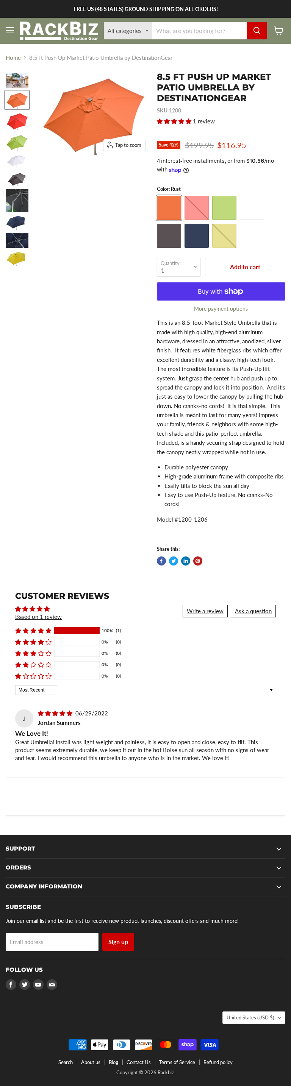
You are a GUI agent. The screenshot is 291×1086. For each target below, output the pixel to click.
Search (65, 1062)
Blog (113, 1062)
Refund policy (218, 1062)
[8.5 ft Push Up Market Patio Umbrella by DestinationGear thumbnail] (17, 80)
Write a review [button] (205, 611)
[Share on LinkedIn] (185, 561)
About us (90, 1062)
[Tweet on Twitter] (173, 561)
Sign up (118, 941)
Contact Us (139, 1062)
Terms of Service (177, 1062)
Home (13, 58)
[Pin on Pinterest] (197, 561)
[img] (56, 713)
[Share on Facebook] (161, 561)
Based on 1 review (38, 616)
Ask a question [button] (253, 611)
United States (250, 1017)
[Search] (257, 30)
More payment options (221, 309)
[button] (175, 121)
